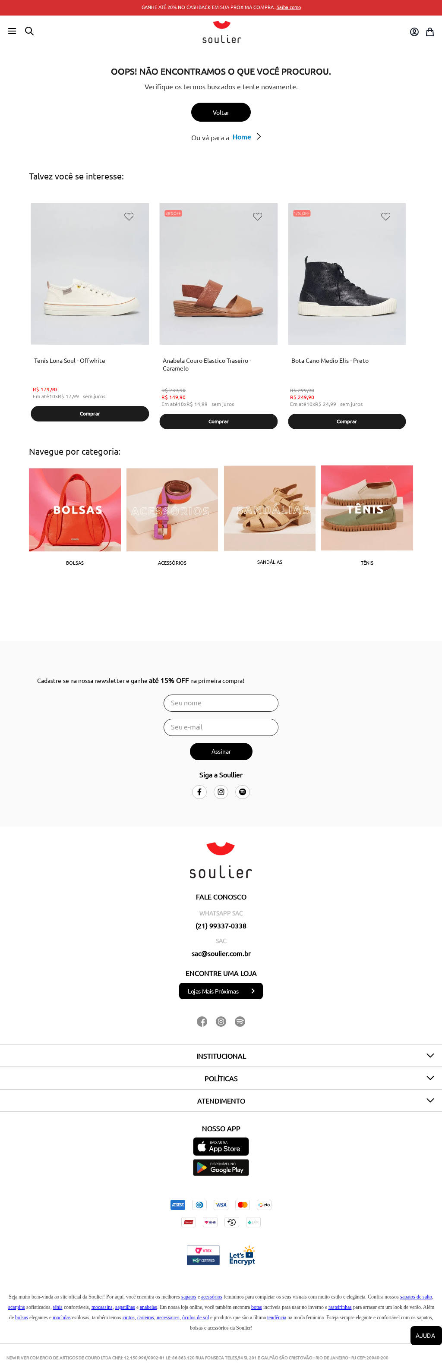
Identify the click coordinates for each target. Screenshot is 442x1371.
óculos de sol (195, 1317)
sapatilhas (125, 1307)
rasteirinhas (340, 1307)
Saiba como (289, 6)
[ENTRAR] (413, 32)
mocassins (102, 1307)
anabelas (148, 1307)
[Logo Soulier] (221, 32)
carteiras (145, 1317)
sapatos (188, 1297)
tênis (58, 1307)
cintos (129, 1317)
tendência (276, 1317)
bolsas (21, 1317)
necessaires (168, 1317)
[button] (12, 31)
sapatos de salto (416, 1297)
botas (256, 1307)
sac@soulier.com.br (221, 953)
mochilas (62, 1317)
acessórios (211, 1297)
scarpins (16, 1307)
